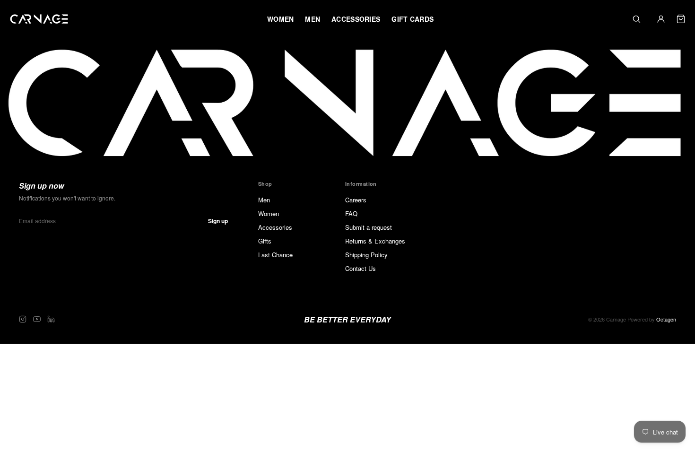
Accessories (275, 227)
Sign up (218, 221)
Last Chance (275, 254)
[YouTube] (37, 319)
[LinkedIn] (51, 319)
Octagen (666, 319)
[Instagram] (22, 319)
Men (264, 199)
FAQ (351, 213)
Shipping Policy (366, 254)
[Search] (636, 19)
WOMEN (280, 19)
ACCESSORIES (355, 19)
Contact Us (360, 268)
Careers (355, 199)
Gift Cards (412, 19)
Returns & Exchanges (375, 240)
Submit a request (368, 227)
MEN (312, 19)
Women (268, 213)
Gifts (264, 240)
